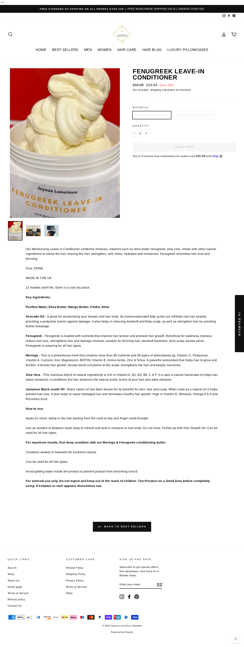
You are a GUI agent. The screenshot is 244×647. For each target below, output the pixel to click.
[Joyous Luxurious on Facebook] (129, 596)
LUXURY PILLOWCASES (187, 50)
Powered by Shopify (122, 632)
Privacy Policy (75, 580)
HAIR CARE (127, 50)
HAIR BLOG (152, 50)
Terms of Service (18, 593)
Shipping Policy (75, 574)
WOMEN (105, 50)
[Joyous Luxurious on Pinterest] (136, 596)
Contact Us (15, 605)
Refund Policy (74, 567)
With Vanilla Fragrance (152, 115)
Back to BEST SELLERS (124, 526)
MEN (88, 50)
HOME (41, 50)
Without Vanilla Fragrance (193, 115)
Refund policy (16, 599)
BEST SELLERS (65, 50)
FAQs (69, 593)
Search (12, 567)
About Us (13, 580)
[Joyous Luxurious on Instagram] (122, 596)
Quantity (141, 125)
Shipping (155, 89)
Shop (11, 574)
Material (141, 107)
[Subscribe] (159, 584)
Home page (15, 586)
